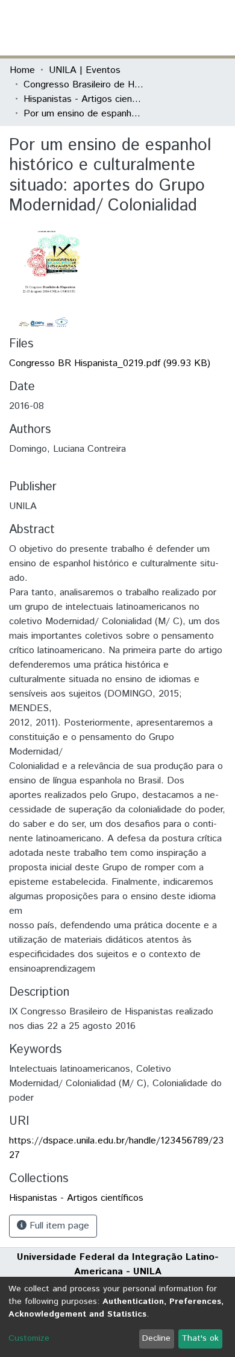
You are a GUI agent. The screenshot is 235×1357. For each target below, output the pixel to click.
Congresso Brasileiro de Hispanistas (84, 85)
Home (22, 70)
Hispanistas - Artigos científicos (84, 99)
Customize (28, 1338)
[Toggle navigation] (218, 28)
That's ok (200, 1338)
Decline (156, 1338)
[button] (155, 28)
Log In (180, 27)
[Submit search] (137, 28)
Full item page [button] (58, 1226)
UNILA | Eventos (85, 70)
